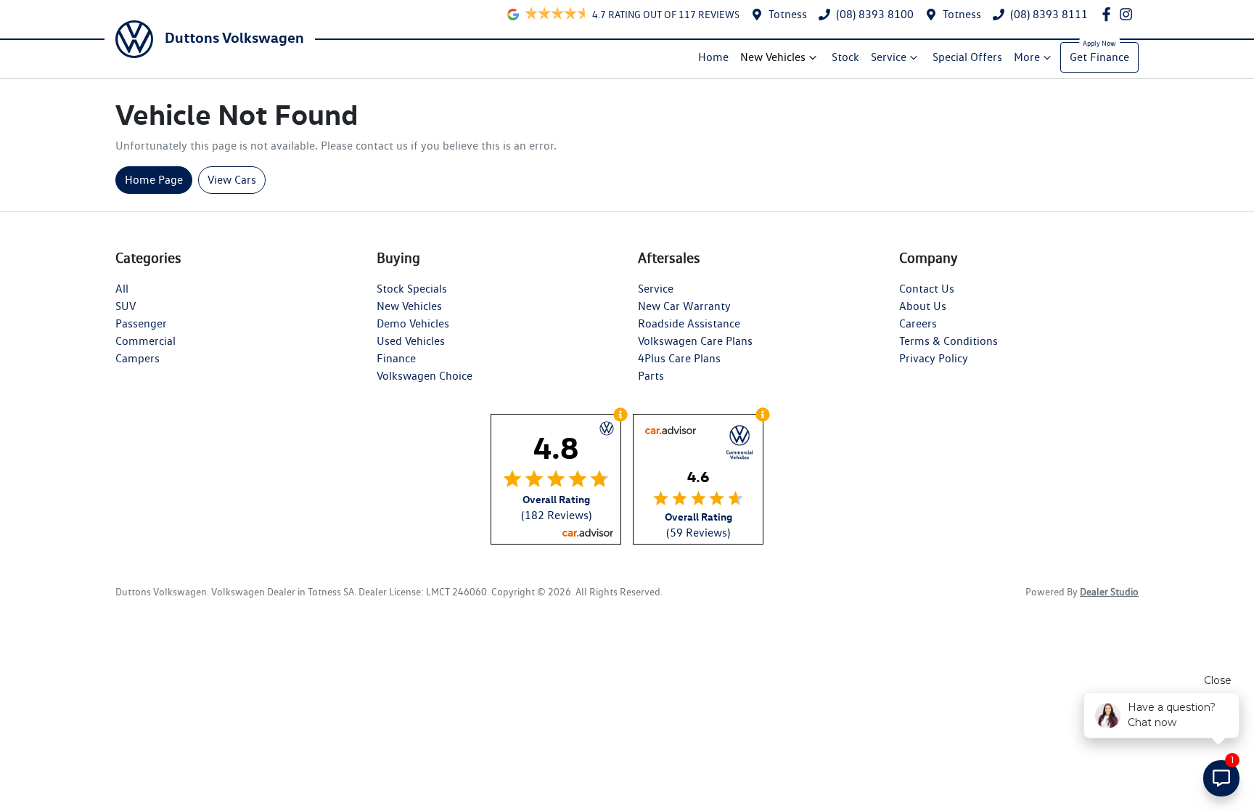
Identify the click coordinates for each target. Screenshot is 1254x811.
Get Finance (1099, 57)
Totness (788, 14)
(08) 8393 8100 (875, 14)
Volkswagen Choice (424, 376)
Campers (137, 358)
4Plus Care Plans (679, 358)
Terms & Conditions (948, 341)
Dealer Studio (1109, 592)
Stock (845, 57)
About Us (922, 306)
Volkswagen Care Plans (695, 341)
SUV (125, 306)
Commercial (145, 341)
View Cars (232, 180)
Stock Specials (412, 289)
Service (888, 57)
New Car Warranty (684, 306)
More (1027, 57)
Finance (396, 358)
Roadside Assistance (689, 323)
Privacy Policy (933, 358)
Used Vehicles (411, 341)
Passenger (141, 323)
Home (713, 57)
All (121, 289)
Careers (918, 323)
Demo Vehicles (413, 323)
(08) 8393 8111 (1049, 14)
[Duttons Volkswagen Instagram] (1129, 14)
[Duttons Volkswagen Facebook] (1109, 14)
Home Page (154, 180)
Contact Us (926, 289)
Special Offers (967, 57)
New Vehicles (773, 57)
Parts (651, 376)
